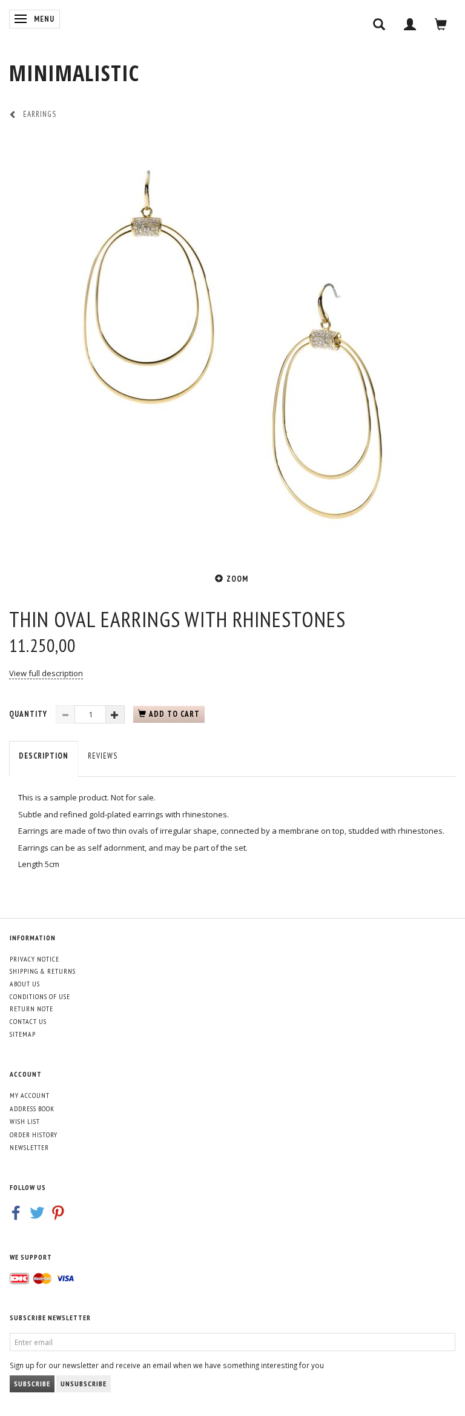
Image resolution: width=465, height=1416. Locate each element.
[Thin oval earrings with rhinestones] (232, 344)
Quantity (29, 714)
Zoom (237, 579)
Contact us (28, 1021)
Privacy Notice (34, 958)
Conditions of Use (40, 996)
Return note (31, 1008)
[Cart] (441, 24)
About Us (25, 983)
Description (43, 756)
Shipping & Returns (43, 971)
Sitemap (23, 1034)
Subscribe (32, 1383)
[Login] (410, 24)
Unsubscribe (84, 1383)
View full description (46, 673)
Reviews (102, 756)
